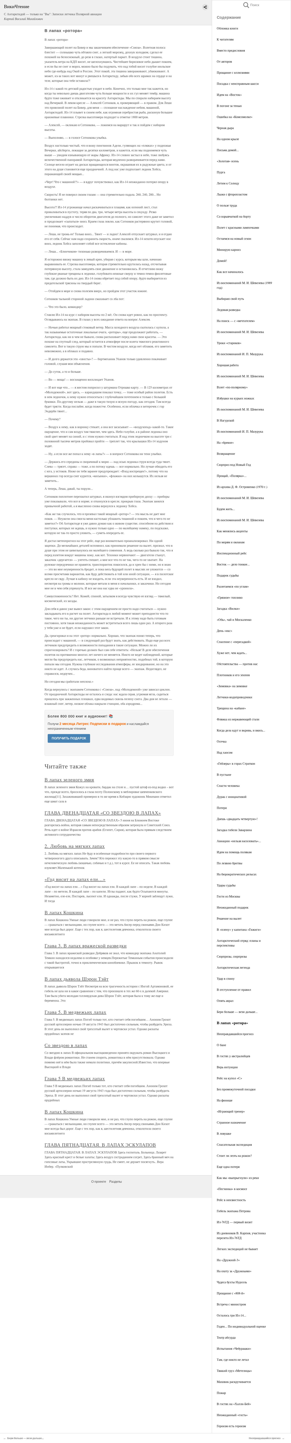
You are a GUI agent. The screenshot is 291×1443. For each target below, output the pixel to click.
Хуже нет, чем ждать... (232, 653)
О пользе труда (227, 205)
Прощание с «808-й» (231, 1293)
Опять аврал (225, 1000)
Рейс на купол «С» (229, 1078)
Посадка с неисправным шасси (238, 83)
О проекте (98, 1181)
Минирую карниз (229, 249)
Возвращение (226, 453)
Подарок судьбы (228, 575)
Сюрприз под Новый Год (234, 464)
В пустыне (224, 774)
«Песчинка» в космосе (232, 1189)
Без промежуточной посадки (236, 1089)
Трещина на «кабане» (231, 708)
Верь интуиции (227, 1067)
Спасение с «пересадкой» (234, 642)
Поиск (250, 5)
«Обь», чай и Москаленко (234, 619)
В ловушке (224, 1133)
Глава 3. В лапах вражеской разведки (86, 945)
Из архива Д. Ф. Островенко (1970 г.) (242, 487)
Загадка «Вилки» (228, 608)
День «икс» (224, 631)
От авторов (224, 61)
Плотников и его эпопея (233, 675)
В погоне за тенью (229, 106)
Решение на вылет (229, 918)
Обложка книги (227, 28)
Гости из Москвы (228, 896)
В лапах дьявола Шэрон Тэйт (76, 979)
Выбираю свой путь (230, 298)
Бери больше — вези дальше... (237, 1012)
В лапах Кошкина (64, 912)
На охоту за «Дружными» (234, 1271)
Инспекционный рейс (232, 553)
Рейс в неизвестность (231, 1200)
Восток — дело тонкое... (233, 564)
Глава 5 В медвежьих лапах (75, 1078)
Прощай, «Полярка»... (231, 476)
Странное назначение (231, 1122)
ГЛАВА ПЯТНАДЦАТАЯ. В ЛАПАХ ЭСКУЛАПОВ (100, 1145)
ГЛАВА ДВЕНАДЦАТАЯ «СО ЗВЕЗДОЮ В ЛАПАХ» (103, 813)
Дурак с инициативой (231, 797)
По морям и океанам (230, 542)
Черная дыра (225, 128)
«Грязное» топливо (229, 597)
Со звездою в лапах (66, 1045)
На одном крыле (228, 139)
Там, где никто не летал (233, 1359)
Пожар (221, 1393)
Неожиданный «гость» (232, 1415)
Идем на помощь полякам (234, 852)
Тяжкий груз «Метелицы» (234, 1370)
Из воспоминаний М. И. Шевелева (240, 332)
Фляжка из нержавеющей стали (238, 719)
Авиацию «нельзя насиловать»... (239, 841)
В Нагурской (225, 420)
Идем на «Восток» (229, 94)
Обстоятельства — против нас (237, 664)
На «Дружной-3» (228, 1260)
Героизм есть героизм (231, 1426)
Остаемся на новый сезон (234, 238)
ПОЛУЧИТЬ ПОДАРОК (69, 738)
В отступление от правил (234, 989)
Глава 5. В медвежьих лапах (75, 1012)
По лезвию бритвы (229, 863)
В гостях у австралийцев (233, 1056)
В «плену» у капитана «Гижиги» (239, 929)
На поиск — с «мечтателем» (236, 321)
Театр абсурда (226, 1337)
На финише (224, 1100)
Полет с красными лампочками (238, 227)
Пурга (221, 172)
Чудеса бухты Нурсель (232, 1282)
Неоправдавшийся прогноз (235, 1034)
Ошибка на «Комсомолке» (234, 117)
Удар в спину (226, 978)
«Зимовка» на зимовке (232, 686)
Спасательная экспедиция (234, 1144)
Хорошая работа (228, 365)
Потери (222, 808)
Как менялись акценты (232, 531)
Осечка (221, 741)
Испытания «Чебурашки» (234, 1348)
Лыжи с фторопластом (232, 194)
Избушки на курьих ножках (235, 398)
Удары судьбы (226, 885)
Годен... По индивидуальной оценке (241, 1326)
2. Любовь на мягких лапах (75, 846)
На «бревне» (225, 442)
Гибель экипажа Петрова (233, 1211)
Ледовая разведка (228, 310)
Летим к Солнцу (228, 183)
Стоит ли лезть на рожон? (234, 1155)
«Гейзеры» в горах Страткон (236, 763)
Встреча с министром (231, 1304)
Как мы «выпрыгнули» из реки (238, 1178)
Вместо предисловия (231, 50)
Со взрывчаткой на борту (234, 216)
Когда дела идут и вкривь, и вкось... (241, 730)
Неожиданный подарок (232, 907)
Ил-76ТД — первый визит (234, 1222)
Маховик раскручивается (234, 1382)
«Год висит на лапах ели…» (75, 879)
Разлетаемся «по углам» (233, 586)
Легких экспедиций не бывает (237, 1249)
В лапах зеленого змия (69, 779)
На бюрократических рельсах (237, 874)
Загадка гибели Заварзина (234, 830)
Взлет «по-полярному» (232, 387)
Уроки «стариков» (229, 343)
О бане (221, 1045)
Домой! (222, 261)
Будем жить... (226, 509)
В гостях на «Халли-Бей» (234, 1404)
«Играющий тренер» (231, 1111)
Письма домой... (228, 150)
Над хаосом (224, 752)
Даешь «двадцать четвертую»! (237, 819)
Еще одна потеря (228, 1167)
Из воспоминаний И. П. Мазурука (240, 354)
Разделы (115, 1181)
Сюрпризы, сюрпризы (232, 956)
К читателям (225, 39)
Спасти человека (228, 785)
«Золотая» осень (228, 161)
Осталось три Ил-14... (231, 1315)
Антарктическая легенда (233, 967)
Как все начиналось (230, 272)
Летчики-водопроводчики (234, 697)
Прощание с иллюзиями (233, 72)
